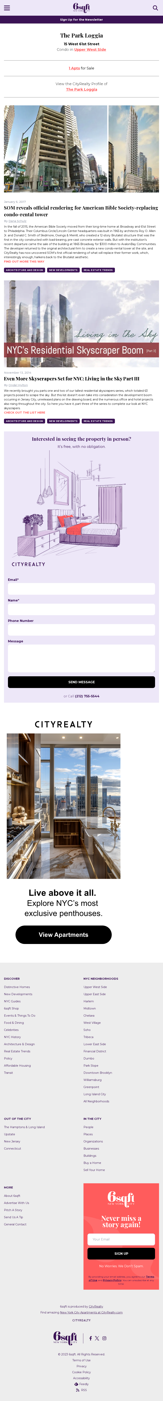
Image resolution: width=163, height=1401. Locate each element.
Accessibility (81, 1378)
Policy (8, 1058)
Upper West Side (90, 49)
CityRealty (96, 1306)
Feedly (84, 1384)
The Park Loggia (81, 89)
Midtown (89, 1008)
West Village (92, 1023)
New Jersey (12, 1141)
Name (13, 600)
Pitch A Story (13, 1210)
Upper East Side (94, 994)
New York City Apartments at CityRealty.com (91, 1312)
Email (13, 580)
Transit (8, 1073)
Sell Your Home (94, 1170)
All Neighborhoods (96, 1101)
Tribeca (88, 1037)
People (88, 1127)
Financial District (94, 1051)
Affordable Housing (17, 1065)
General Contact (15, 1224)
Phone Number (21, 621)
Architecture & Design (19, 1044)
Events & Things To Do (19, 1015)
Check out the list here (24, 412)
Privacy (82, 1366)
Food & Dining (14, 1023)
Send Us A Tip (13, 1217)
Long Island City (94, 1094)
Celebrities (11, 1030)
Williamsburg (92, 1080)
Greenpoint (91, 1087)
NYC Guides (12, 1001)
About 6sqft (12, 1196)
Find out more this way (24, 261)
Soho (87, 1030)
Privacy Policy (112, 1280)
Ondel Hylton (18, 385)
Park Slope (90, 1065)
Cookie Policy (81, 1372)
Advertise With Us (16, 1203)
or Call (81, 696)
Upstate (9, 1134)
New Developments (63, 270)
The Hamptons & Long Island (24, 1127)
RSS (84, 1390)
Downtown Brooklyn (97, 1073)
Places (88, 1134)
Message (15, 641)
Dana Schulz (17, 221)
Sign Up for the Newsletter (81, 19)
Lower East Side (94, 1044)
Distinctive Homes (17, 987)
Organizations (93, 1141)
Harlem (88, 1001)
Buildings (89, 1156)
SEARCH (156, 8)
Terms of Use (81, 1360)
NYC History (12, 1037)
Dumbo (88, 1058)
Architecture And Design (24, 270)
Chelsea (88, 1015)
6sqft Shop (11, 1008)
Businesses (91, 1148)
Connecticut (12, 1148)
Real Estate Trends (98, 270)
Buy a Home (92, 1163)
